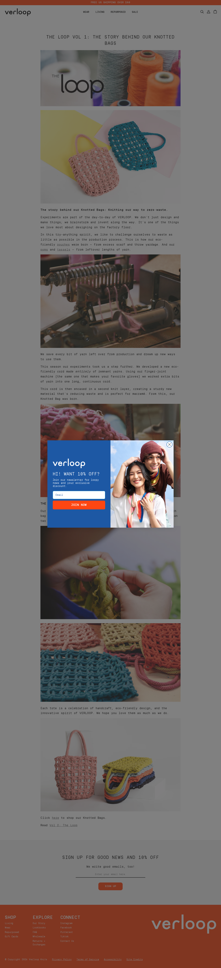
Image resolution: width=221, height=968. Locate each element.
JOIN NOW (79, 505)
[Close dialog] (169, 444)
